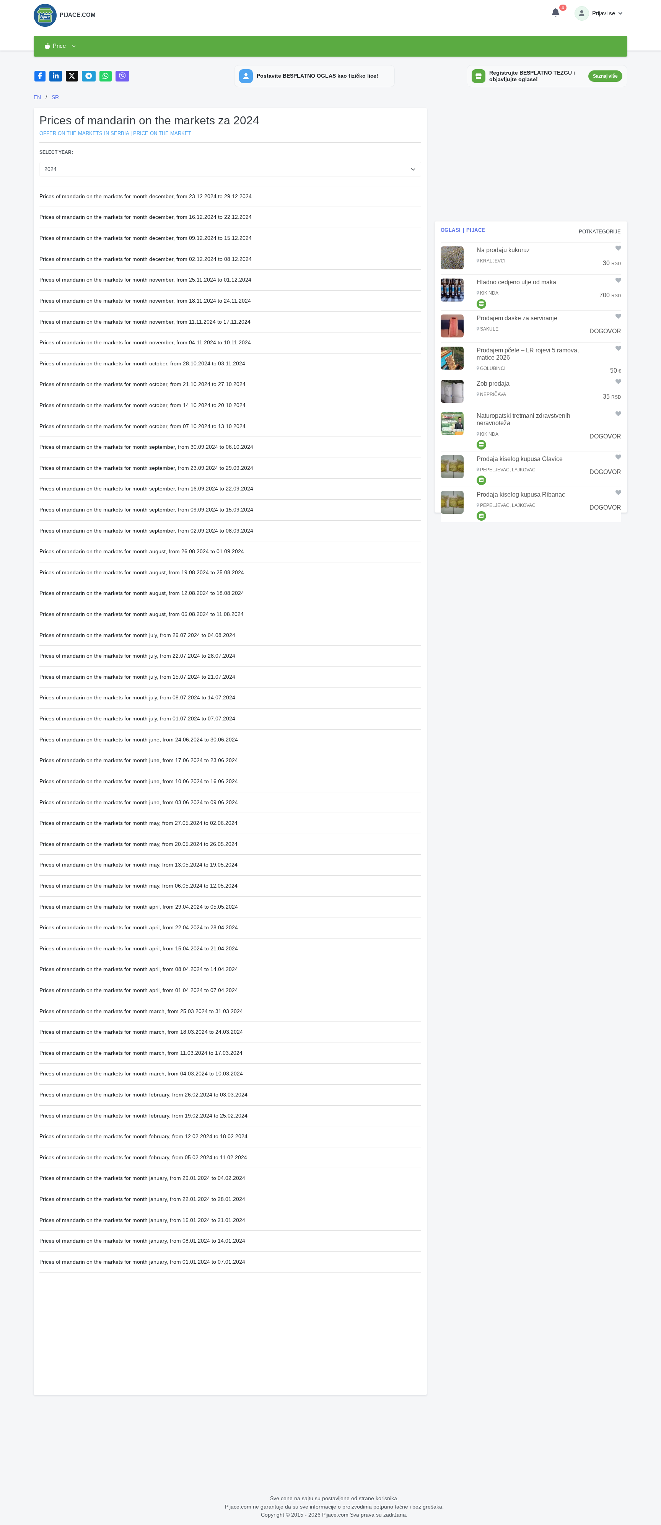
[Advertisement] (230, 1329)
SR (55, 97)
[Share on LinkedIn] (55, 76)
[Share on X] (72, 76)
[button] (60, 46)
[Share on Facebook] (40, 76)
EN (37, 97)
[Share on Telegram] (89, 76)
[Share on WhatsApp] (105, 76)
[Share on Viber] (122, 76)
